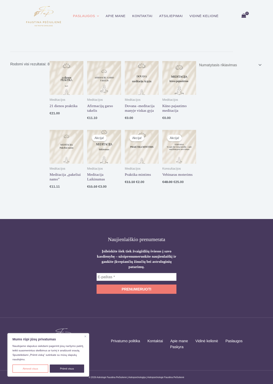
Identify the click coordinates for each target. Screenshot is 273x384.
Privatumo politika (125, 341)
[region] (48, 355)
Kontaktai (142, 16)
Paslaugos (84, 16)
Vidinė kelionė (204, 16)
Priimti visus (67, 368)
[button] (97, 16)
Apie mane (116, 16)
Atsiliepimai (171, 16)
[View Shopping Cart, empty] (244, 16)
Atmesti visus (30, 368)
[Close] (85, 336)
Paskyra (176, 347)
